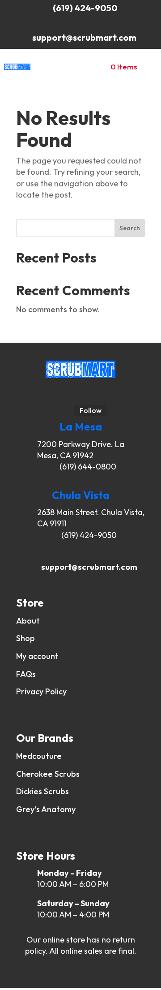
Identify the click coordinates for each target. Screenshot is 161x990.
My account (37, 656)
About (28, 621)
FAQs (27, 674)
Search (129, 228)
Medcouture (39, 756)
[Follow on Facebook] (83, 394)
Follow (91, 410)
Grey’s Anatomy (46, 809)
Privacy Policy (42, 691)
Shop (25, 638)
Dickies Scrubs (42, 791)
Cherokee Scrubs (48, 774)
